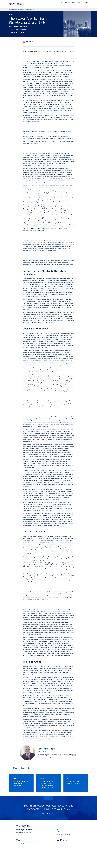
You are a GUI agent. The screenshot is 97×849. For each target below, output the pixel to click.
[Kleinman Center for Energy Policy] (17, 4)
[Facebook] (63, 840)
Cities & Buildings (14, 29)
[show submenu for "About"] (52, 5)
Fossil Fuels (23, 29)
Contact (73, 2)
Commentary (84, 5)
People (56, 5)
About (50, 5)
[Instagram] (61, 840)
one (44, 525)
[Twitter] (67, 840)
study (33, 350)
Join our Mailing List (48, 813)
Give (62, 2)
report (52, 431)
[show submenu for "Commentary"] (87, 5)
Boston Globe (37, 592)
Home (10, 9)
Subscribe (67, 2)
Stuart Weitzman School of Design (23, 832)
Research (62, 5)
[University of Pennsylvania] (86, 2)
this (37, 712)
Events (76, 5)
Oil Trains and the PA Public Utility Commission (20, 783)
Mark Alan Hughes (47, 749)
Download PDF (27, 41)
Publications (19, 9)
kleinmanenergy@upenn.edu (63, 834)
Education (70, 5)
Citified (71, 51)
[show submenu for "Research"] (65, 5)
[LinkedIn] (58, 840)
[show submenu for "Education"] (72, 5)
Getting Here (60, 831)
